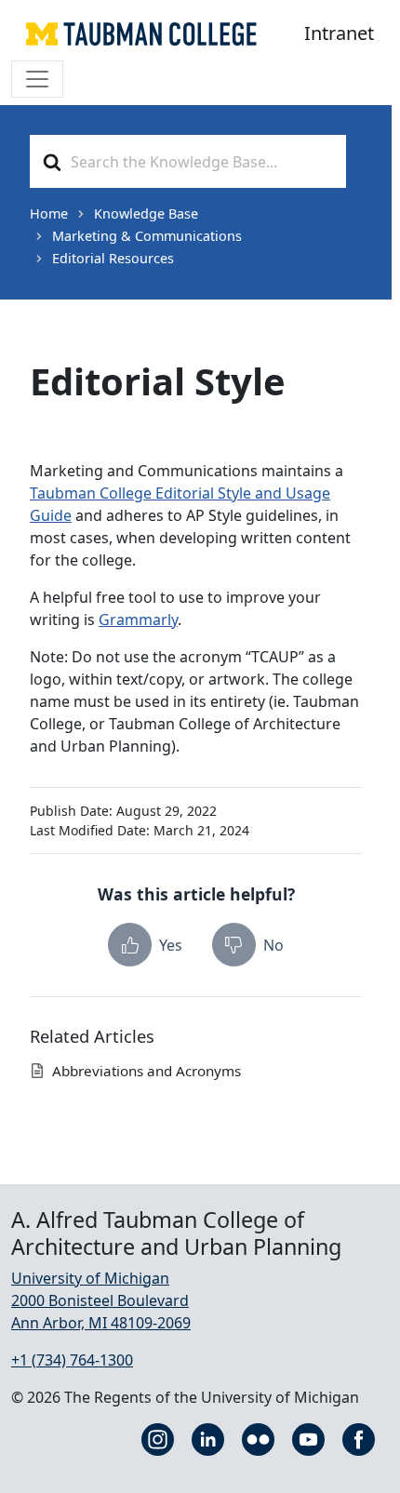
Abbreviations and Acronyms (146, 1070)
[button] (145, 944)
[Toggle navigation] (37, 79)
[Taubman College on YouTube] (308, 1437)
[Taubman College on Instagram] (157, 1437)
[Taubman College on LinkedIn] (208, 1437)
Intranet (339, 33)
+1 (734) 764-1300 (72, 1360)
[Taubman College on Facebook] (358, 1437)
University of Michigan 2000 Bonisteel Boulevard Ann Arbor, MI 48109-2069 (101, 1300)
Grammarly (138, 619)
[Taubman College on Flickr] (258, 1437)
